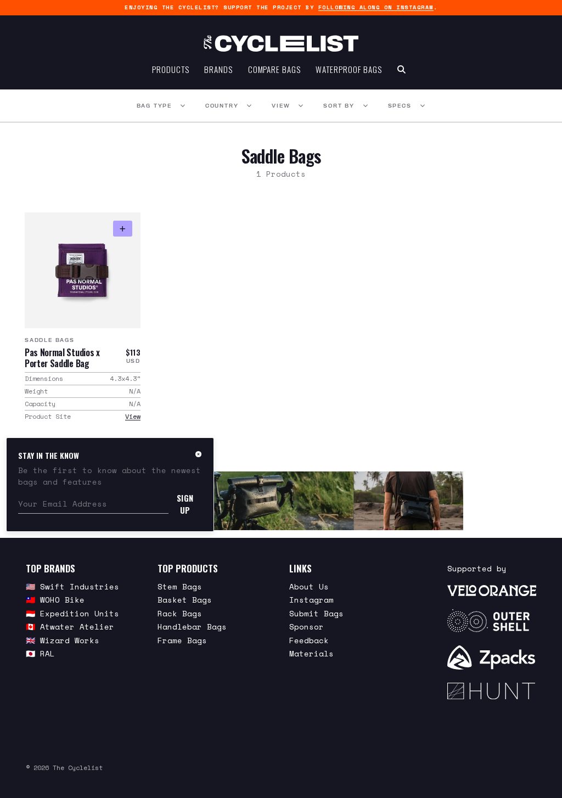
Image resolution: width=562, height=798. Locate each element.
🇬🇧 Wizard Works (62, 640)
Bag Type (154, 105)
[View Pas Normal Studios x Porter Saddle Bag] (82, 270)
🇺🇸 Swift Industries (72, 586)
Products (170, 69)
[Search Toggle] (401, 69)
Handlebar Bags (192, 626)
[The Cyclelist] (281, 43)
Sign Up (185, 504)
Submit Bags (316, 613)
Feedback (309, 640)
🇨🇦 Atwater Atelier (70, 626)
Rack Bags (180, 613)
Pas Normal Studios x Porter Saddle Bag (62, 358)
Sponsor (306, 626)
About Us (309, 586)
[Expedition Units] (281, 500)
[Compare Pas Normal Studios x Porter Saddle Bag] (122, 229)
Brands (218, 69)
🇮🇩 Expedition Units (72, 613)
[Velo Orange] (491, 590)
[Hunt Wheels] (491, 691)
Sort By (339, 105)
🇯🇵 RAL (40, 653)
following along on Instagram (376, 7)
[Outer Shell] (491, 620)
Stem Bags (180, 586)
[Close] (198, 453)
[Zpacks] (491, 657)
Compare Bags (274, 69)
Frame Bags (182, 640)
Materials (311, 653)
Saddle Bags (50, 340)
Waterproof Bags (349, 69)
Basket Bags (185, 599)
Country (222, 105)
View (281, 105)
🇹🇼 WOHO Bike (55, 599)
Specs (400, 105)
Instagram (311, 599)
